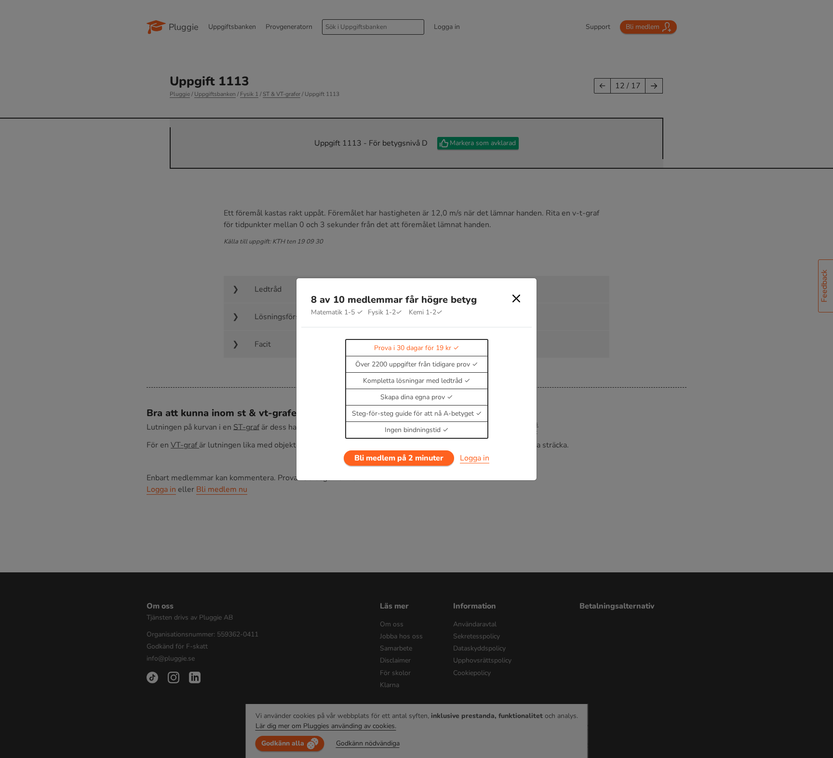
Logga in (474, 458)
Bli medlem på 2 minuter (398, 458)
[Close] (516, 298)
